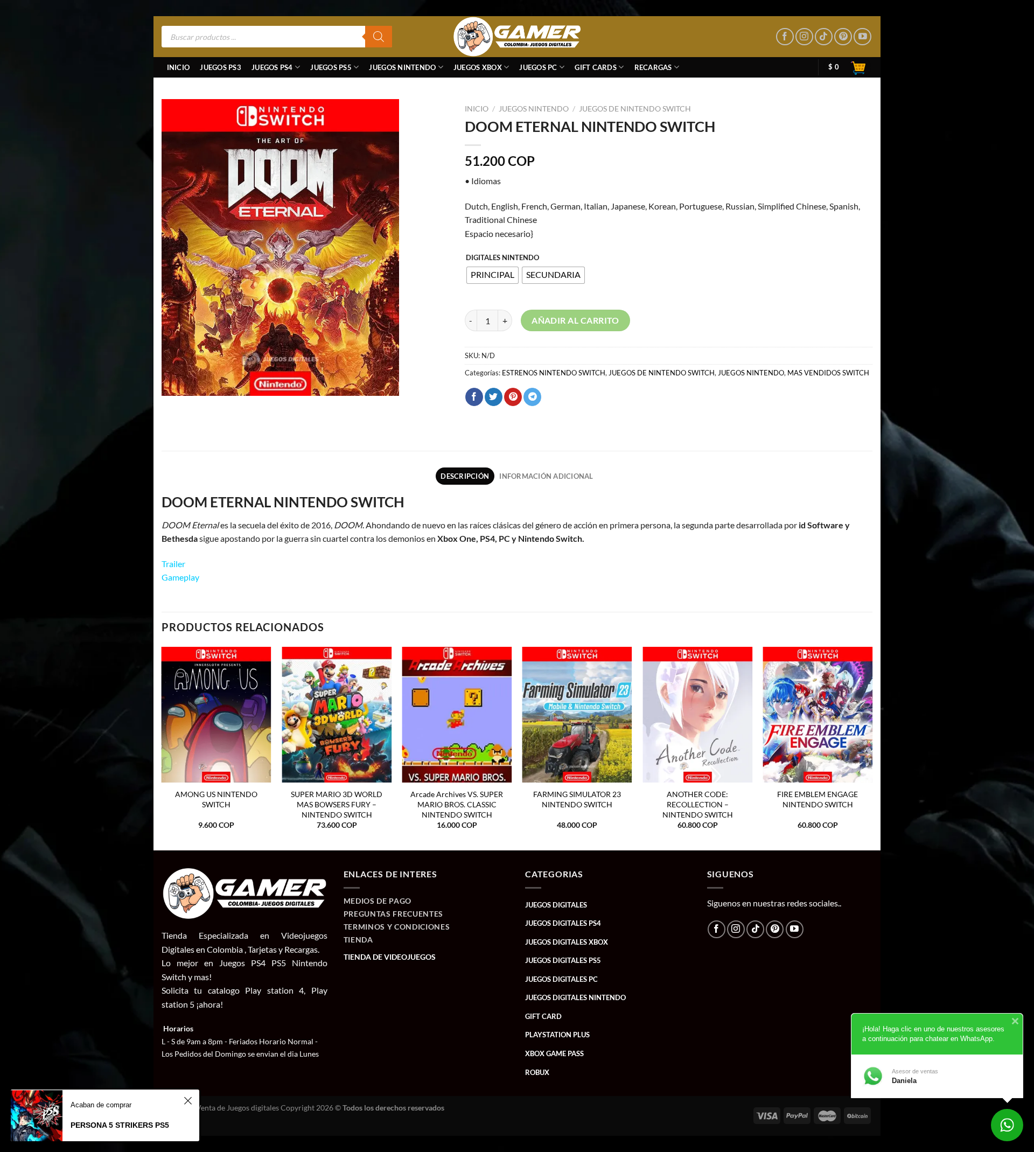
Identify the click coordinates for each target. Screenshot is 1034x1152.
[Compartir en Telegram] (532, 397)
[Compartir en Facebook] (474, 397)
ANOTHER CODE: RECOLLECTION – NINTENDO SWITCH (697, 804)
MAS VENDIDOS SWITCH (828, 372)
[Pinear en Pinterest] (513, 397)
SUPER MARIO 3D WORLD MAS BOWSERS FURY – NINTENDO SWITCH (336, 804)
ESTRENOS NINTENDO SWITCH (553, 372)
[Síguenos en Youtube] (862, 37)
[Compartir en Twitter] (493, 397)
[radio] (492, 275)
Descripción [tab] (465, 476)
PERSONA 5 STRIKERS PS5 (120, 1125)
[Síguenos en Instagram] (804, 37)
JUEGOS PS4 (272, 67)
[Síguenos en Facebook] (785, 37)
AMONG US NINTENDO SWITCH (216, 799)
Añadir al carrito (575, 320)
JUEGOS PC (538, 67)
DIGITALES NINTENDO (502, 258)
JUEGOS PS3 (220, 67)
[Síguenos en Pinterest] (843, 37)
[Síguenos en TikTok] (824, 37)
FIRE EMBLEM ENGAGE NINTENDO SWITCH (817, 799)
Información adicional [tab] (546, 476)
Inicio (178, 67)
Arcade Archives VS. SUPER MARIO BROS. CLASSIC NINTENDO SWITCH (456, 804)
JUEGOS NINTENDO (402, 67)
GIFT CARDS (596, 67)
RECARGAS (653, 67)
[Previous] (162, 748)
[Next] (872, 748)
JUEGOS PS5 (331, 67)
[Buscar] (378, 36)
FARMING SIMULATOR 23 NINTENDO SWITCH (577, 799)
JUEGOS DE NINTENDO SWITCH (635, 108)
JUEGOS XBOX (477, 67)
